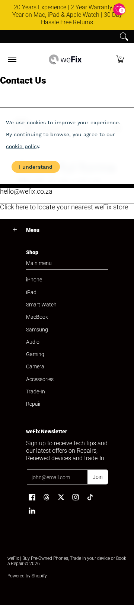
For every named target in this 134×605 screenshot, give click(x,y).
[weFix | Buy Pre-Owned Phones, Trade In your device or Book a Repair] (65, 59)
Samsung (37, 330)
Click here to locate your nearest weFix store (64, 207)
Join (98, 477)
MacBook (37, 317)
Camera (35, 366)
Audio (32, 342)
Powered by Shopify (27, 576)
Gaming (35, 354)
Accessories (40, 379)
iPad (31, 292)
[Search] (124, 36)
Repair (33, 404)
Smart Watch (41, 305)
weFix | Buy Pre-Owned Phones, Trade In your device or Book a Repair (66, 561)
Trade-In (35, 392)
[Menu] (11, 59)
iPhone (34, 280)
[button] (120, 59)
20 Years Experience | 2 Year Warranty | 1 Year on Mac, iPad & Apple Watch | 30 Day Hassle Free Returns (67, 15)
